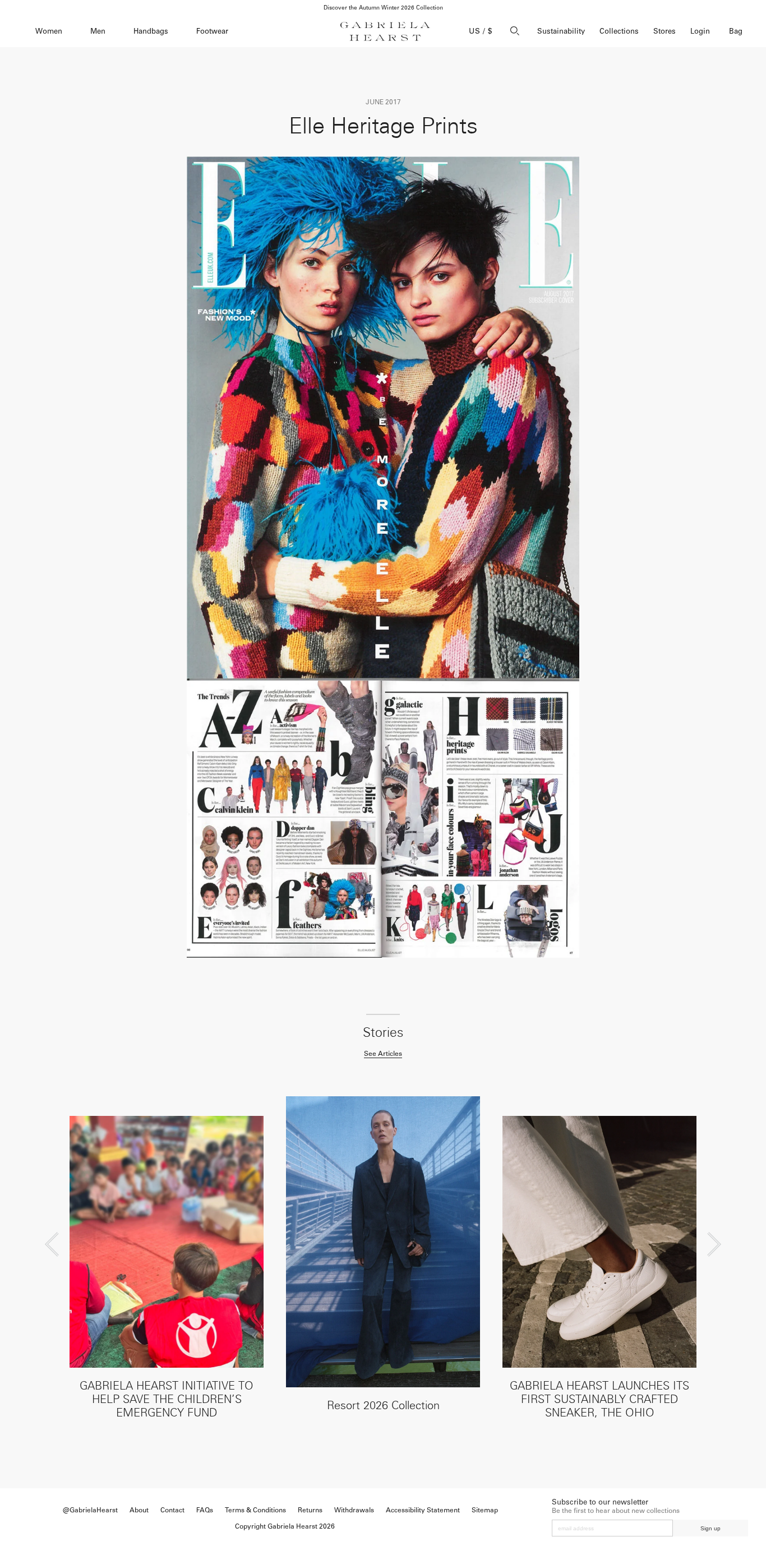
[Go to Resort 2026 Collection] (383, 1241)
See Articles (383, 1054)
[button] (51, 1244)
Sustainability (561, 31)
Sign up (710, 1528)
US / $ (480, 31)
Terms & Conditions (255, 1510)
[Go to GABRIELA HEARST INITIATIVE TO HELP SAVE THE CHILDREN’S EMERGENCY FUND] (167, 1242)
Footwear (212, 31)
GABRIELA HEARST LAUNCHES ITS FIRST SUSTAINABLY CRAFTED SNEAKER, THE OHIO (599, 1399)
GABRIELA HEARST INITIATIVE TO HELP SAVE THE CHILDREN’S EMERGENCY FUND (166, 1399)
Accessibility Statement (423, 1510)
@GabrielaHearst (90, 1510)
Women (48, 31)
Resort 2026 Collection (383, 1405)
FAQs (204, 1510)
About (139, 1510)
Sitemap (485, 1510)
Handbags (150, 31)
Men (97, 31)
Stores (664, 31)
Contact (172, 1510)
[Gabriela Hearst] (385, 31)
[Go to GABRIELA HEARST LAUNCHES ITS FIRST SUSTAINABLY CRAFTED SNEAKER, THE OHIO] (599, 1242)
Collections (619, 31)
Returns (310, 1510)
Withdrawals (354, 1510)
